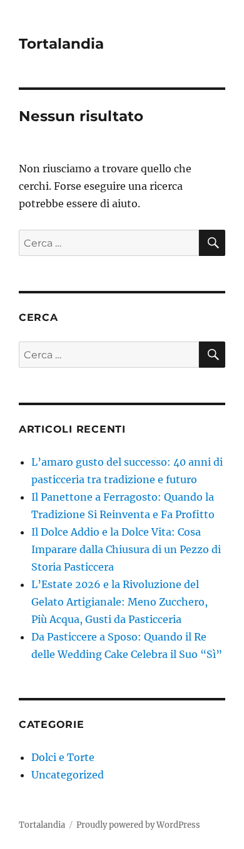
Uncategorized (67, 774)
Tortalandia (61, 43)
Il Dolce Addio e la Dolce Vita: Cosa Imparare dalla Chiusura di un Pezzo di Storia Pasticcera (126, 549)
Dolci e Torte (62, 757)
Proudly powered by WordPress (138, 825)
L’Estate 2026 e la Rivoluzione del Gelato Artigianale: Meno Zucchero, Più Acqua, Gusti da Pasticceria (119, 602)
